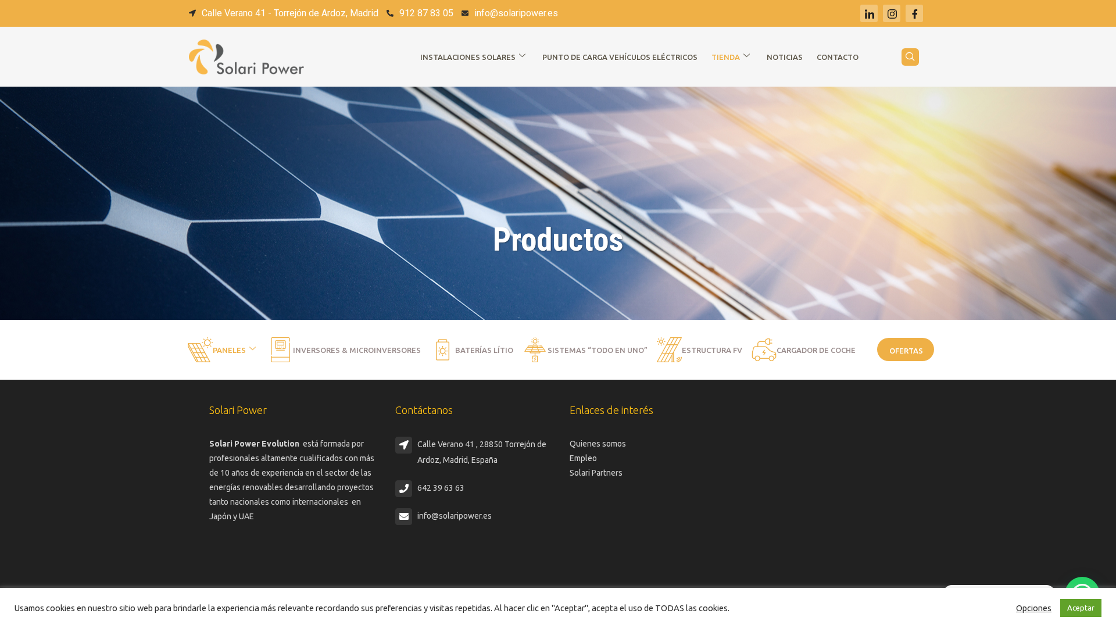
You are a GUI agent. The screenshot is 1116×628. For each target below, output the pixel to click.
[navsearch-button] (910, 57)
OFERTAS (906, 351)
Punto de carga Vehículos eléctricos (620, 57)
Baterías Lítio (484, 350)
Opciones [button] (1033, 608)
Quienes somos (598, 443)
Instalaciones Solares (468, 57)
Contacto (838, 57)
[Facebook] (914, 13)
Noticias (785, 57)
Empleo (583, 458)
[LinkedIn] (869, 13)
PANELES (229, 350)
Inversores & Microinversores (357, 350)
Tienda (725, 57)
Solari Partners (596, 472)
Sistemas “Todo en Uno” (598, 350)
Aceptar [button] (1080, 608)
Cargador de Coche (816, 350)
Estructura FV (712, 350)
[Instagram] (891, 13)
